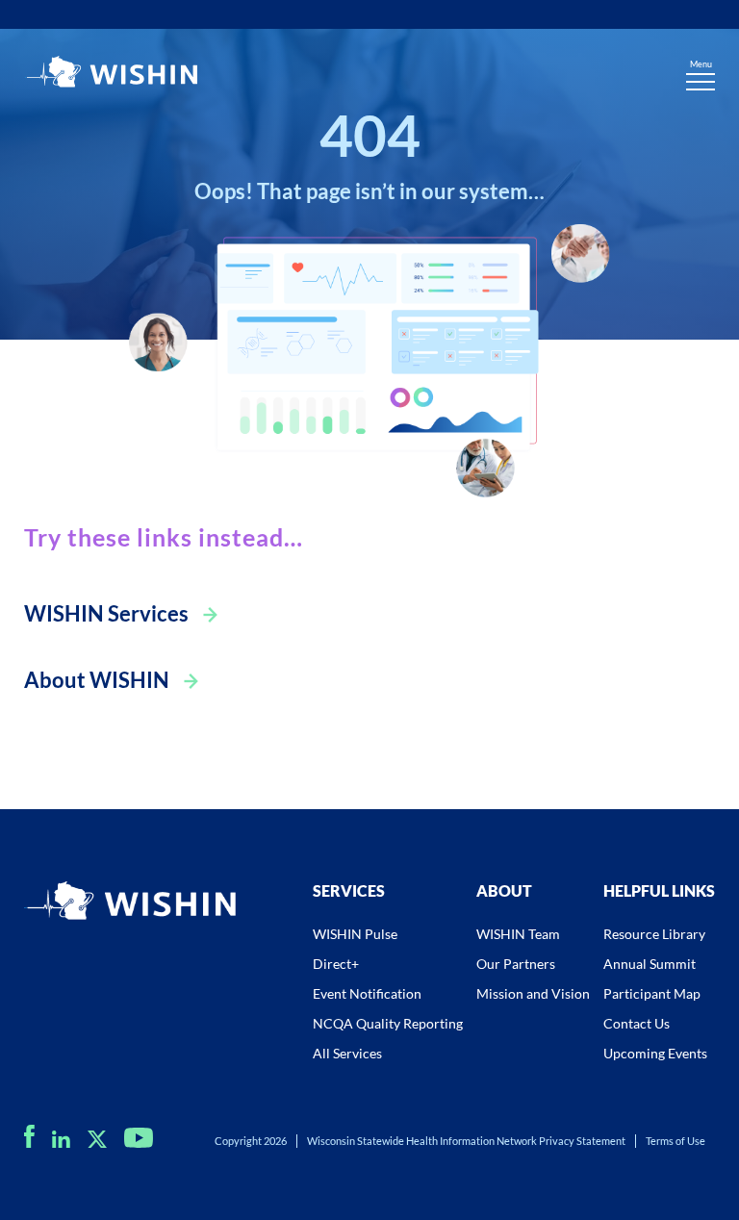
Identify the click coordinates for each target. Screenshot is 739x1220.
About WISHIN (96, 680)
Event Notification (367, 993)
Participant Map (652, 993)
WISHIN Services (106, 613)
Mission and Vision (533, 993)
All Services (347, 1053)
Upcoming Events (655, 1053)
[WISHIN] (110, 74)
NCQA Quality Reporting (388, 1023)
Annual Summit (649, 963)
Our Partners (515, 963)
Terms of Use (675, 1140)
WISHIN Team (518, 934)
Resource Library (654, 934)
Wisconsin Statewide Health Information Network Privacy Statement (466, 1140)
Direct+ (336, 963)
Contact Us (636, 1023)
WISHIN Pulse (355, 934)
